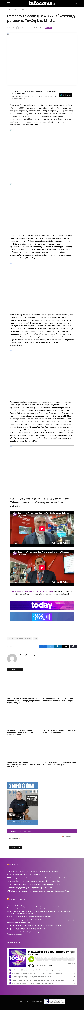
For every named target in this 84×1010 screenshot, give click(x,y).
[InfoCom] (42, 3)
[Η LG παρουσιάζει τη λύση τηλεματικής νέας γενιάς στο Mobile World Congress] (60, 685)
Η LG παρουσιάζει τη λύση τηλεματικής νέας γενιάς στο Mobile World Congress (58, 699)
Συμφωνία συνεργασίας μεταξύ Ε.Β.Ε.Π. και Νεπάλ (24, 875)
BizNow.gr (13, 865)
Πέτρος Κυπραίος (27, 28)
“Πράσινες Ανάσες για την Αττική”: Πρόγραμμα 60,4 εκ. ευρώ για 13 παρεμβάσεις (33, 881)
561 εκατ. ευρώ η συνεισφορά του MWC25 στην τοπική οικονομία (59, 731)
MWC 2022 (48, 28)
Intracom (11, 638)
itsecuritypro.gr (17, 899)
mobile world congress (23, 638)
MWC (35, 638)
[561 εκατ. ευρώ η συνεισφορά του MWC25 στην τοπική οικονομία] (60, 717)
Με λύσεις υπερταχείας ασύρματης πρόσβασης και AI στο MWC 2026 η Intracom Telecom (20, 732)
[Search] (76, 3)
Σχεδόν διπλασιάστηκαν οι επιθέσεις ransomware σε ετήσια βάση (29, 917)
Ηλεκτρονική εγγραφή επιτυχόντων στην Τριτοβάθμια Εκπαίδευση (29, 888)
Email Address (14, 839)
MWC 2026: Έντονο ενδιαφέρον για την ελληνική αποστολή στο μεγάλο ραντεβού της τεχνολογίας (23, 700)
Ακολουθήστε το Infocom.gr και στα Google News (33, 591)
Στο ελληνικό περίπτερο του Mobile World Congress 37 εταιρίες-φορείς (59, 763)
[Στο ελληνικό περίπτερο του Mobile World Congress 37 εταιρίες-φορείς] (60, 749)
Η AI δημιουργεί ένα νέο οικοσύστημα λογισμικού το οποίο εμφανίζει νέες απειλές (35, 925)
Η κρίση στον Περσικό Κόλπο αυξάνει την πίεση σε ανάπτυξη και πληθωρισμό (33, 871)
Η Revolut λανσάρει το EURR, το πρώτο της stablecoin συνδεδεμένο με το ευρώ (34, 884)
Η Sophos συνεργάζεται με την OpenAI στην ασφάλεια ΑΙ (26, 929)
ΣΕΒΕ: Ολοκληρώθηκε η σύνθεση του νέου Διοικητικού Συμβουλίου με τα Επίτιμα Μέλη (36, 878)
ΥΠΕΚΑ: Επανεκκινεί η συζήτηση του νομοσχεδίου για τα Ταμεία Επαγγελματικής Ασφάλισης (38, 891)
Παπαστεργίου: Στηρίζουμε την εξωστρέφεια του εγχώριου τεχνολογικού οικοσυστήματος (23, 764)
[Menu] (8, 3)
